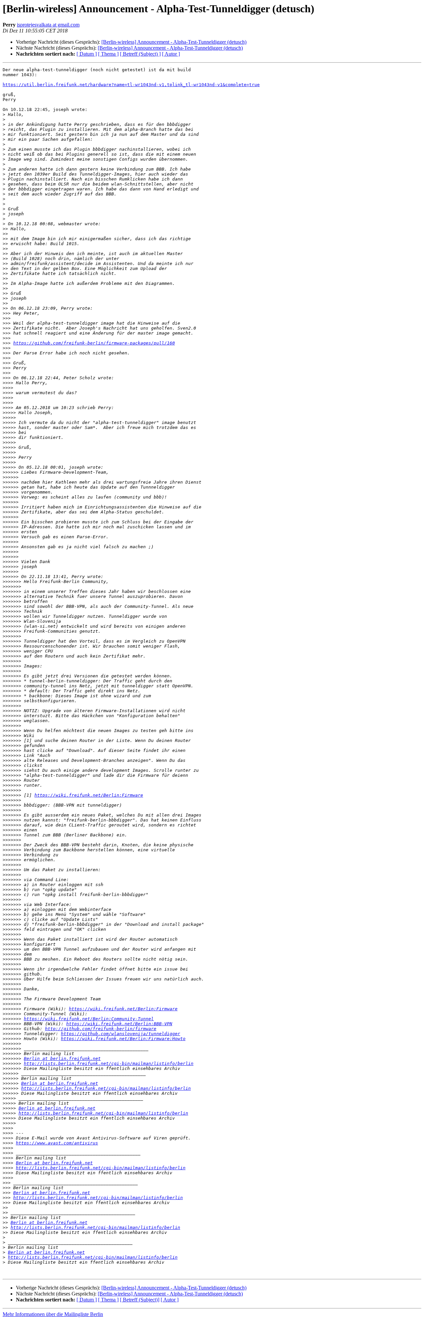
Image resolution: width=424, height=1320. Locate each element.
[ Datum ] (87, 54)
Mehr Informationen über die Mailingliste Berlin (53, 1314)
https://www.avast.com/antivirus (57, 1142)
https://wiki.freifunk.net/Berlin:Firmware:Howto (123, 1038)
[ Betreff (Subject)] (139, 1299)
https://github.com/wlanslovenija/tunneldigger (120, 1033)
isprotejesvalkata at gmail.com (48, 24)
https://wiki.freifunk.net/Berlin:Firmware (88, 795)
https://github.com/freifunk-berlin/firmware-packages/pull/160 (94, 343)
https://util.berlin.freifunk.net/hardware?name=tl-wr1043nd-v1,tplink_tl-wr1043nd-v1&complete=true (131, 84)
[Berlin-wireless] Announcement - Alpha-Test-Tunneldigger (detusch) (173, 42)
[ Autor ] (171, 54)
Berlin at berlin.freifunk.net (62, 1058)
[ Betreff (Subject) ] (140, 54)
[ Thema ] (108, 54)
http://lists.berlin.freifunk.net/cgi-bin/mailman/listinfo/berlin (108, 1063)
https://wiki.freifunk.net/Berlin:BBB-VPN (119, 1023)
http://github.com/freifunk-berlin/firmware (100, 1028)
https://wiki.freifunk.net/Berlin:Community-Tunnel (89, 1018)
